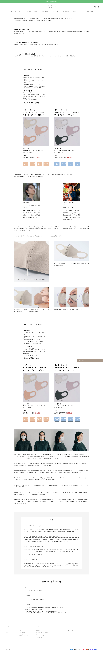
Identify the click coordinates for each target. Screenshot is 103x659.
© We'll (8, 649)
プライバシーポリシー (41, 635)
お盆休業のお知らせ (23, 635)
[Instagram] (72, 630)
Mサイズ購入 (39, 163)
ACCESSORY (44, 11)
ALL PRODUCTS (19, 11)
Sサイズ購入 (32, 163)
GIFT (58, 11)
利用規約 (38, 630)
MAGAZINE (66, 11)
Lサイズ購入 (46, 163)
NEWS (7, 632)
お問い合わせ (22, 632)
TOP (11, 11)
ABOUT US (76, 11)
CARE (52, 11)
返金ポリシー (39, 637)
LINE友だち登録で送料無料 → (51, 1)
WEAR (36, 11)
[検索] (95, 7)
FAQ (20, 630)
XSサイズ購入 (25, 163)
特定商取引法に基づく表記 (42, 632)
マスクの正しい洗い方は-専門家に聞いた (34, 555)
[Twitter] (68, 630)
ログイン (58, 630)
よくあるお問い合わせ (87, 11)
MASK (29, 11)
